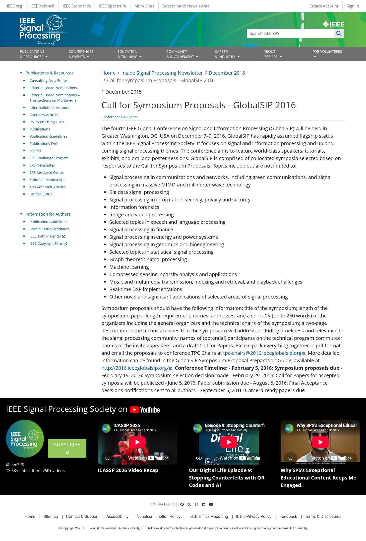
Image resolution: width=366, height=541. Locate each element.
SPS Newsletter (42, 165)
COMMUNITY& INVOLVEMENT (180, 54)
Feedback (288, 516)
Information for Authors (49, 107)
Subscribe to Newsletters (186, 6)
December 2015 (227, 72)
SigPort (35, 150)
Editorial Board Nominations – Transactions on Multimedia (55, 98)
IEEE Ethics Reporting (208, 516)
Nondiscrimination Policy (158, 516)
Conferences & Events (119, 117)
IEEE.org (14, 6)
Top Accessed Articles (48, 186)
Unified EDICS (41, 194)
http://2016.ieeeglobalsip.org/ (135, 367)
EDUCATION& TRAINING (128, 54)
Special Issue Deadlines (49, 229)
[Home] (43, 18)
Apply (339, 33)
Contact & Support (82, 516)
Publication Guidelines (48, 136)
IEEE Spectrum (112, 6)
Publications (40, 129)
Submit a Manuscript (47, 179)
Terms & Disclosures (323, 516)
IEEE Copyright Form (46, 243)
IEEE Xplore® (42, 6)
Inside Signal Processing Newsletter (162, 72)
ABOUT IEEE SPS (271, 54)
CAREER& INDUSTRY (225, 54)
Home (108, 72)
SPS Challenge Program (49, 158)
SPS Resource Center (47, 172)
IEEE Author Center (45, 236)
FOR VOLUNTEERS (327, 51)
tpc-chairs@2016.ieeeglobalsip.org (262, 353)
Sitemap (50, 516)
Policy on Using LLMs (47, 122)
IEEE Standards (77, 6)
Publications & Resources (49, 73)
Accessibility (117, 516)
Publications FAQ (44, 143)
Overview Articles (44, 114)
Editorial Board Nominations (53, 87)
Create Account (323, 6)
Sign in (353, 6)
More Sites (144, 6)
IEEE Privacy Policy (253, 516)
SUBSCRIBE (67, 444)
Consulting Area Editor (48, 80)
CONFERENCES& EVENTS (81, 54)
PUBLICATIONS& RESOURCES (32, 54)
